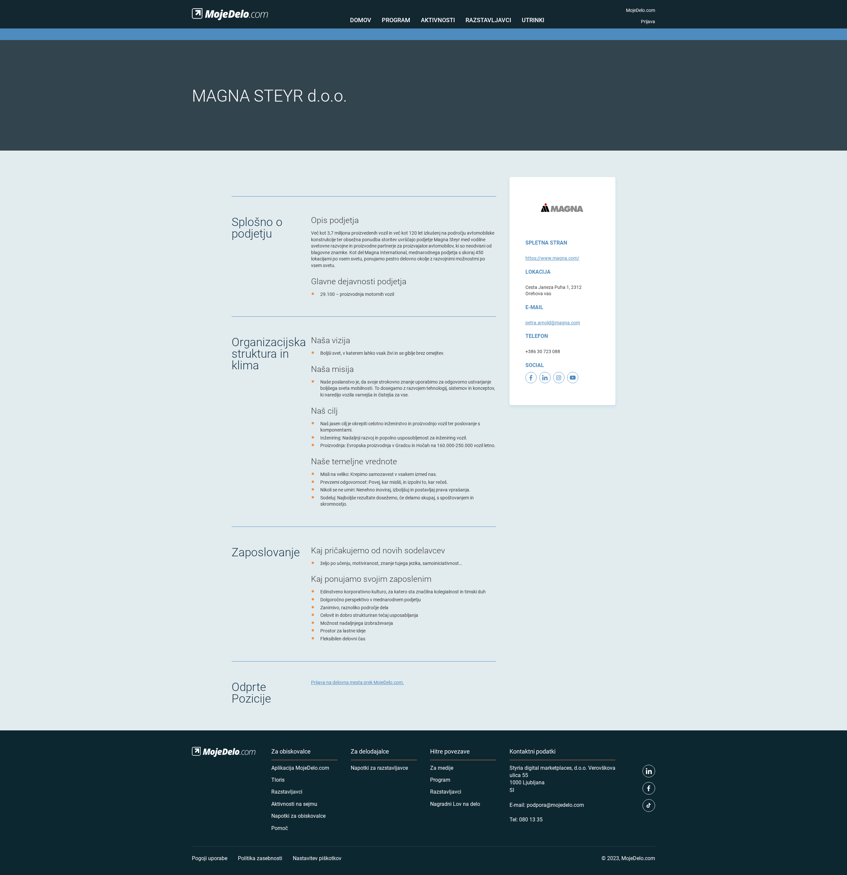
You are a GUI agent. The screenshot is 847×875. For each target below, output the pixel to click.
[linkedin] (545, 377)
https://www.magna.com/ (552, 258)
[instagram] (558, 377)
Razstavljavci (488, 20)
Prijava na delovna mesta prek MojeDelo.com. (357, 682)
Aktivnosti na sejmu (294, 803)
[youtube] (572, 377)
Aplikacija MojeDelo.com (300, 767)
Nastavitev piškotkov (317, 857)
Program (396, 20)
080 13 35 (531, 819)
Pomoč (279, 827)
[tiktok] (649, 805)
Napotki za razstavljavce (379, 767)
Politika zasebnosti (260, 857)
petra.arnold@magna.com (552, 322)
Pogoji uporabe (209, 857)
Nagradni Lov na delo (455, 803)
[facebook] (531, 377)
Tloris (278, 779)
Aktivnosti (438, 20)
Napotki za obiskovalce (298, 815)
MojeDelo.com (640, 10)
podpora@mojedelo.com (555, 804)
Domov (360, 20)
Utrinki (533, 20)
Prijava (648, 21)
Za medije (441, 767)
